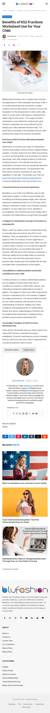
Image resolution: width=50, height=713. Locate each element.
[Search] (46, 3)
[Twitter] (30, 413)
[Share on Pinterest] (14, 45)
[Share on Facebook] (4, 45)
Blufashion (29, 386)
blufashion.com (12, 408)
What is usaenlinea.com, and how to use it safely (24, 483)
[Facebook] (14, 413)
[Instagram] (17, 413)
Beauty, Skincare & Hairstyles (12, 685)
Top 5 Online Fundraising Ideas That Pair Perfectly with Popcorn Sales (20, 521)
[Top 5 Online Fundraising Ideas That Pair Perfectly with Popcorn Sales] (25, 502)
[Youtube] (33, 413)
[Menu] (3, 3)
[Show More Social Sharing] (19, 45)
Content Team (7, 641)
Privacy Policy (27, 704)
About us (5, 633)
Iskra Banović (11, 36)
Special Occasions (9, 674)
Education (11, 10)
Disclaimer (12, 704)
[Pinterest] (23, 413)
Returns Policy (7, 648)
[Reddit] (27, 413)
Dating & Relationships (10, 678)
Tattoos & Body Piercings (11, 682)
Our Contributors (8, 644)
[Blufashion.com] (25, 3)
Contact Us (6, 637)
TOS (19, 704)
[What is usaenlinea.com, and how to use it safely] (25, 465)
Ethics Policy (26, 707)
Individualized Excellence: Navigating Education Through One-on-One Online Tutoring (24, 560)
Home (4, 10)
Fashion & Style (7, 670)
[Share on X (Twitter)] (9, 45)
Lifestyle (5, 667)
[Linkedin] (20, 413)
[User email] (36, 413)
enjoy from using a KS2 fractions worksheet (20, 178)
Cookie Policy (39, 704)
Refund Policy (7, 652)
